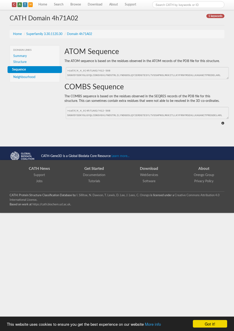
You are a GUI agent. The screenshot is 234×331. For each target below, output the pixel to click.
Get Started (94, 169)
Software (149, 181)
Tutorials (94, 181)
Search (59, 4)
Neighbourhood (24, 77)
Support (130, 4)
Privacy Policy (203, 181)
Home (42, 4)
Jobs (39, 181)
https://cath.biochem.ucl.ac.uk (51, 204)
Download (95, 4)
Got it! (210, 324)
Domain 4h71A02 (79, 34)
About (113, 4)
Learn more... (120, 156)
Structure (20, 62)
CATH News (39, 169)
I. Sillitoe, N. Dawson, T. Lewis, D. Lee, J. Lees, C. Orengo (113, 195)
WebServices (149, 175)
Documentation (94, 175)
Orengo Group (204, 175)
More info (153, 324)
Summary (20, 56)
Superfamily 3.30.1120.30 (44, 34)
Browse (75, 4)
